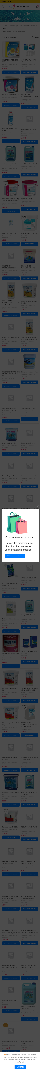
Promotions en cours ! (20, 537)
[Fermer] (37, 506)
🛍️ (17, 523)
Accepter (20, 1067)
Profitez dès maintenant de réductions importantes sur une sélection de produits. (19, 546)
